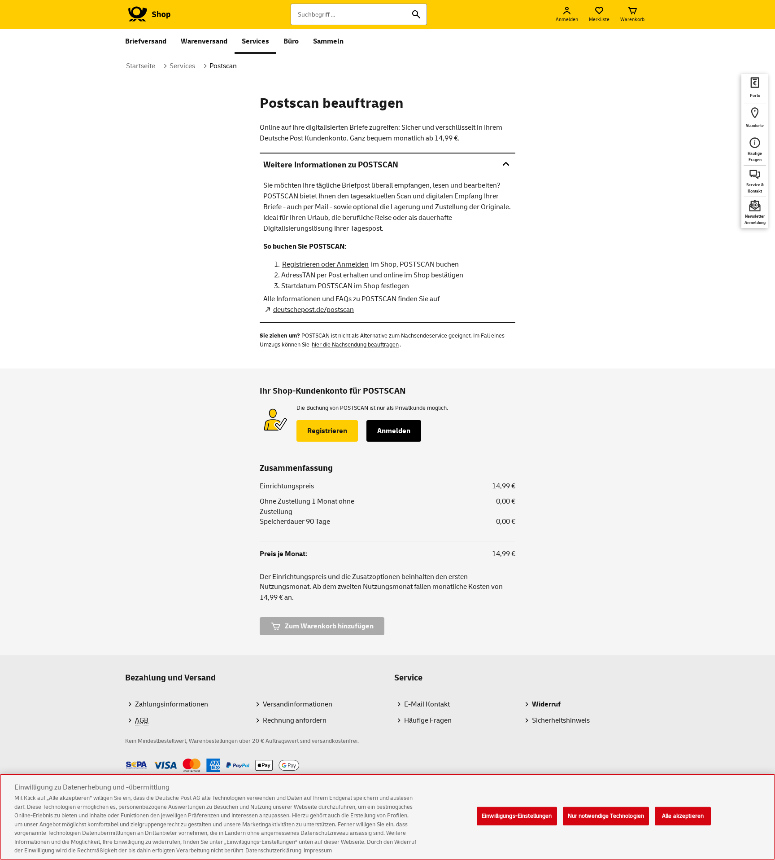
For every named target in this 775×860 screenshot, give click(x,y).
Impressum (318, 850)
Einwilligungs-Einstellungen (517, 815)
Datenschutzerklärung (273, 850)
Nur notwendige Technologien (606, 815)
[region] (387, 817)
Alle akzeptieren (683, 815)
